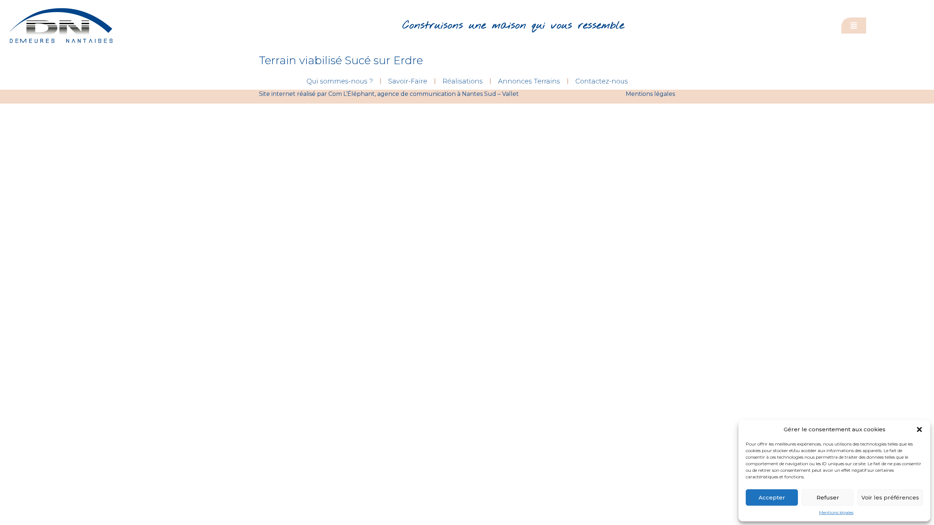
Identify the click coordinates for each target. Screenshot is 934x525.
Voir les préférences (890, 497)
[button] (919, 429)
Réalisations (463, 81)
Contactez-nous (601, 81)
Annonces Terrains (529, 81)
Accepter (772, 497)
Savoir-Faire (407, 81)
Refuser (828, 497)
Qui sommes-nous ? (339, 81)
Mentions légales (836, 512)
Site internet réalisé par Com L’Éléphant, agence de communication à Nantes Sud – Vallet (389, 93)
